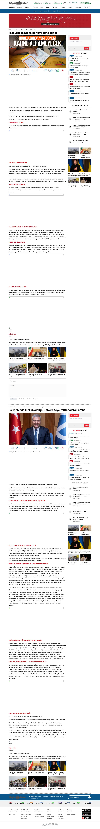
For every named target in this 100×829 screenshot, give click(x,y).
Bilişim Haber (11, 29)
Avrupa (40, 11)
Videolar (63, 7)
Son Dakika (12, 7)
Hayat (60, 11)
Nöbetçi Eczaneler (26, 814)
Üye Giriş (69, 809)
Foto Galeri (55, 7)
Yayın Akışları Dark (26, 812)
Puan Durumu (50, 803)
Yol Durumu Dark (13, 812)
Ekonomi (35, 7)
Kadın (47, 7)
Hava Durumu (39, 803)
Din (50, 11)
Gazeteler (78, 7)
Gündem (27, 7)
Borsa (10, 803)
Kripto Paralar (87, 803)
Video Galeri (61, 812)
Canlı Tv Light (12, 814)
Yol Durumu (76, 803)
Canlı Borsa (37, 809)
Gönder (13, 399)
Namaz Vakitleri (19, 803)
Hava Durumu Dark (13, 809)
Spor (41, 7)
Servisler (19, 7)
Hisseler (59, 803)
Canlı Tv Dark (24, 809)
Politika (65, 11)
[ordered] (27, 399)
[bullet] (30, 399)
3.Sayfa (35, 11)
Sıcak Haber (61, 818)
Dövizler (49, 812)
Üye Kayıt (69, 812)
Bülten (45, 11)
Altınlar (49, 809)
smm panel (24, 818)
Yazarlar (70, 7)
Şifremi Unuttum (71, 814)
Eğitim (54, 11)
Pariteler (67, 803)
